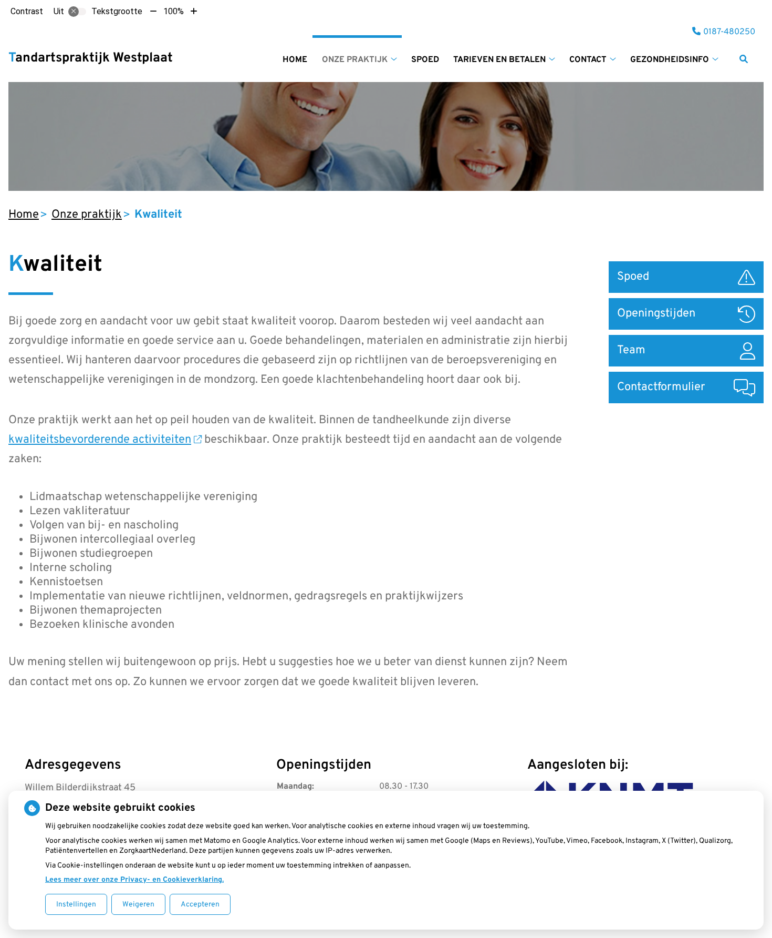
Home (295, 60)
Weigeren (138, 904)
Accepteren (200, 904)
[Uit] (77, 11)
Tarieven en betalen (499, 60)
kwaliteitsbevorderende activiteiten (99, 440)
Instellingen (76, 904)
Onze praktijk (355, 60)
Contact (588, 60)
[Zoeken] (743, 58)
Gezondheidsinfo (669, 60)
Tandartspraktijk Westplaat (90, 58)
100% (173, 11)
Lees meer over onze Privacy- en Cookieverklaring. (134, 879)
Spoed (425, 60)
